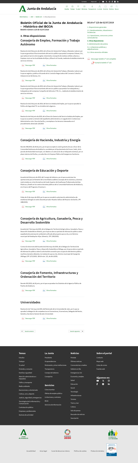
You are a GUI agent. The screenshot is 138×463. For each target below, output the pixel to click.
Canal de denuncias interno (60, 451)
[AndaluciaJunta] (112, 2)
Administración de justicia (97, 44)
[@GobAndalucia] (103, 2)
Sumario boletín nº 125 (103, 62)
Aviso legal (43, 451)
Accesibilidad (31, 451)
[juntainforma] (115, 2)
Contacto (84, 1)
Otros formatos (51, 65)
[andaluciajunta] (106, 2)
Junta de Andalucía (22, 8)
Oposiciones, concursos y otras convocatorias (100, 36)
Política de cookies (80, 451)
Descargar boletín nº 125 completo (103, 59)
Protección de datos (97, 451)
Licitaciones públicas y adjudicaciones (96, 48)
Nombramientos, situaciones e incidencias (99, 31)
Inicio (43, 8)
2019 (32, 17)
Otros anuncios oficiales (97, 52)
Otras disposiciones (95, 41)
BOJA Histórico (24, 17)
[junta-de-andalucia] (117, 2)
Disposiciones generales (97, 27)
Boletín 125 (39, 17)
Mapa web (94, 1)
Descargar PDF (30, 65)
